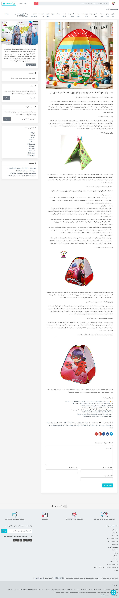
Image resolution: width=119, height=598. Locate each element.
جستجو (7, 98)
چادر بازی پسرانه (74, 425)
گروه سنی (48, 15)
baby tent (19, 171)
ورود (25, 4)
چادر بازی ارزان (99, 425)
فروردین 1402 (31, 144)
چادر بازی (107, 15)
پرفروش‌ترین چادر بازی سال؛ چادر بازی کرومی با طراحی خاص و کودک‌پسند (89, 410)
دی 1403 (32, 137)
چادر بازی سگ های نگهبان (28, 176)
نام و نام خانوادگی (107, 468)
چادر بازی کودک (14, 168)
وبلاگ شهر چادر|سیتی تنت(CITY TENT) (21, 15)
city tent (65, 425)
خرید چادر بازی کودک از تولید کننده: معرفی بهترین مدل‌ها (94, 414)
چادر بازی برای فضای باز (87, 425)
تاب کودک (64, 15)
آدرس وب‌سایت (108, 476)
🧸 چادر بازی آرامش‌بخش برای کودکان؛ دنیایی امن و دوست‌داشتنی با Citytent (88, 401)
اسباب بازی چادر (55, 423)
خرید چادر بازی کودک (14, 176)
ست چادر (78, 15)
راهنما (6, 14)
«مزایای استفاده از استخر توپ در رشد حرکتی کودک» (96, 406)
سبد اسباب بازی (84, 15)
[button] (8, 4)
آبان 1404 (32, 151)
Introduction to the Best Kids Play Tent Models (98, 412)
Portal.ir (103, 595)
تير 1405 (32, 135)
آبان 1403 (32, 140)
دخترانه (53, 14)
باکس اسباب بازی (93, 15)
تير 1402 (32, 133)
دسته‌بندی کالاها (111, 9)
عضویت (7, 119)
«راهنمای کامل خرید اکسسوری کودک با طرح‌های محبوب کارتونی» (92, 404)
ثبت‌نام (21, 4)
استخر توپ (101, 15)
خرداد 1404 (32, 146)
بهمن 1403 (32, 149)
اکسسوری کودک (71, 15)
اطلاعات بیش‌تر (31, 65)
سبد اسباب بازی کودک (29, 173)
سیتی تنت (32, 171)
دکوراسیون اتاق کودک (16, 173)
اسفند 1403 (31, 153)
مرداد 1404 (32, 142)
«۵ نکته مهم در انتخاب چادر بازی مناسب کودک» (97, 408)
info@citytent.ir (39, 578)
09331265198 (59, 578)
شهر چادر (112, 15)
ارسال (4, 531)
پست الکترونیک (73, 468)
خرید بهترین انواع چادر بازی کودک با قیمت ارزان (97, 416)
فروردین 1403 (31, 155)
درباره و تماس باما (34, 15)
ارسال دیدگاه (107, 485)
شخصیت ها (41, 15)
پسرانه (58, 14)
